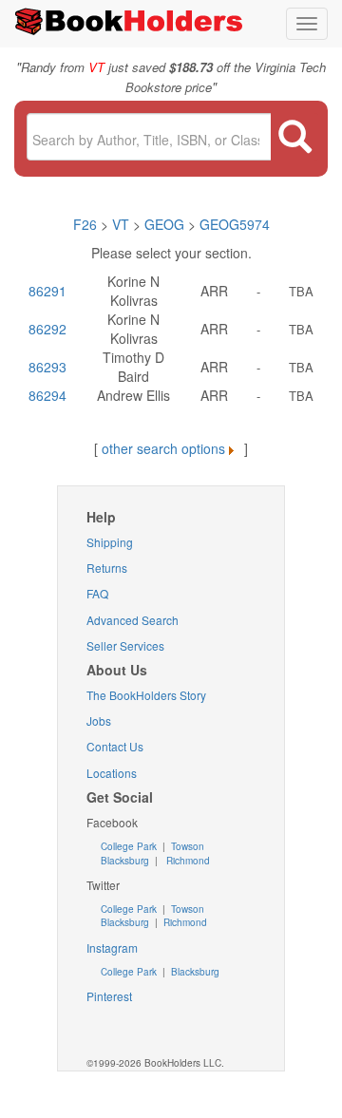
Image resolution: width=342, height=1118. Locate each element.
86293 (47, 366)
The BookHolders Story (146, 695)
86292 (47, 328)
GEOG (164, 224)
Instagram (112, 947)
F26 (85, 224)
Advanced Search (132, 620)
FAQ (97, 593)
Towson (186, 846)
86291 (47, 290)
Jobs (98, 720)
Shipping (109, 542)
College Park (130, 846)
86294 (47, 395)
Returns (106, 567)
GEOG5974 (235, 224)
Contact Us (114, 746)
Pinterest (109, 996)
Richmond (186, 860)
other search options (163, 448)
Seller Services (125, 645)
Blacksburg (125, 860)
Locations (111, 773)
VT (122, 224)
